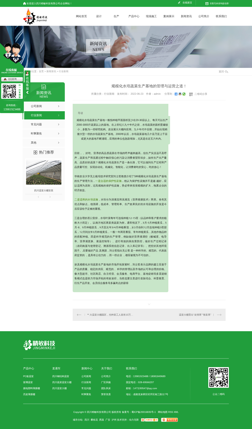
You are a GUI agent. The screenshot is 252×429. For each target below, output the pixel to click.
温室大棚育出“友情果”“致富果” (195, 314)
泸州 (114, 419)
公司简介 (203, 16)
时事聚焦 (86, 394)
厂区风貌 (106, 382)
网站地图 (162, 412)
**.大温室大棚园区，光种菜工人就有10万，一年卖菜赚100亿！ (111, 314)
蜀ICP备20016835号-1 (143, 412)
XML (176, 412)
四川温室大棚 (59, 388)
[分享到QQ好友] (180, 94)
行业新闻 (63, 71)
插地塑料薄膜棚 (31, 388)
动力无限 (134, 419)
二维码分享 (200, 93)
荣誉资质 (106, 394)
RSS (170, 412)
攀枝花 (94, 419)
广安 (107, 419)
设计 (99, 16)
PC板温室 (28, 376)
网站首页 (81, 16)
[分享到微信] (184, 94)
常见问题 (86, 388)
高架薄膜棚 (29, 394)
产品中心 (133, 16)
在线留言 (187, 2)
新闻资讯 (186, 16)
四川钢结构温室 (60, 376)
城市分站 (77, 419)
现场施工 (151, 16)
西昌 (101, 419)
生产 (116, 16)
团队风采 (106, 388)
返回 (221, 71)
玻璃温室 (28, 382)
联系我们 (221, 16)
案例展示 (168, 16)
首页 (41, 71)
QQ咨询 (12, 79)
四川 (87, 419)
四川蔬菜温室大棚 (61, 382)
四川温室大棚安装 (43, 190)
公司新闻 (86, 376)
